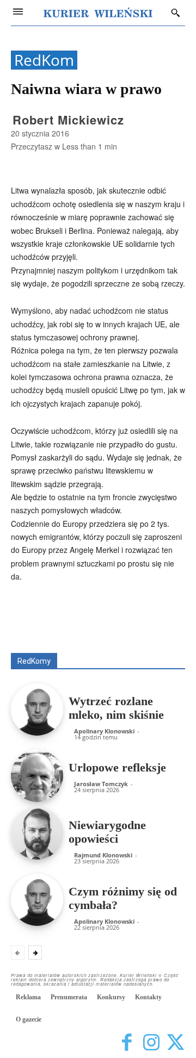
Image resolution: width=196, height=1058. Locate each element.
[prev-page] (17, 952)
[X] (175, 1043)
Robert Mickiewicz (68, 119)
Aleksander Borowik (153, 615)
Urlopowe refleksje (117, 767)
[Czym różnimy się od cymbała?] (37, 900)
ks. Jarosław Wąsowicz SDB (139, 630)
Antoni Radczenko (96, 622)
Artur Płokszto (163, 622)
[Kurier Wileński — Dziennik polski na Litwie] (98, 12)
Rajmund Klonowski (153, 637)
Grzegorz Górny (53, 630)
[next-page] (35, 952)
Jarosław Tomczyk (101, 784)
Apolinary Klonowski (104, 731)
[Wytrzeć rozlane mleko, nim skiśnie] (37, 709)
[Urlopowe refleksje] (37, 776)
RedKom (44, 60)
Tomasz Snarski (159, 645)
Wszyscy (91, 615)
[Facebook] (126, 1043)
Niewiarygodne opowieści (107, 831)
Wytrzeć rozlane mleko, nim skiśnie (116, 707)
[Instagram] (151, 1043)
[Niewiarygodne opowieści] (37, 833)
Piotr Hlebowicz (81, 637)
